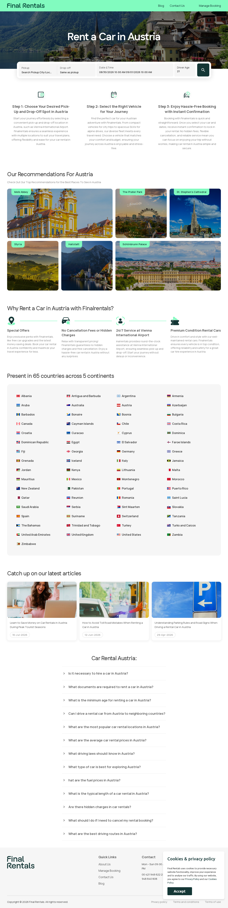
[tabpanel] (42, 611)
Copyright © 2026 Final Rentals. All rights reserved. (37, 902)
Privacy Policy (192, 879)
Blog (161, 6)
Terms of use (213, 902)
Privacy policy (159, 902)
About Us (105, 864)
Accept (180, 891)
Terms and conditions (186, 902)
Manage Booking (210, 6)
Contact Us (177, 6)
